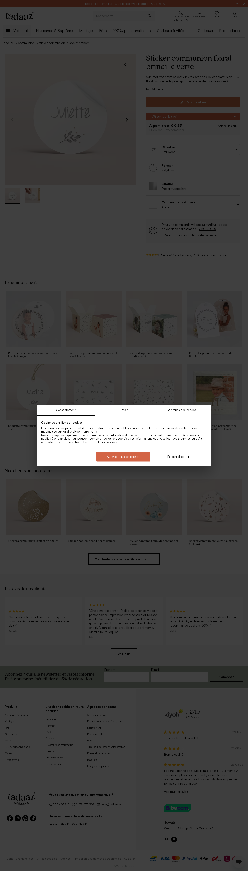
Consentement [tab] (66, 410)
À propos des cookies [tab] (182, 410)
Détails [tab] (124, 410)
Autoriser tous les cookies (123, 456)
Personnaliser (175, 456)
